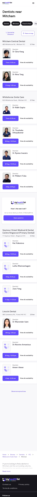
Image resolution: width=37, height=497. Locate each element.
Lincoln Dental (9, 311)
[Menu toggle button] (33, 3)
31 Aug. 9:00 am (10, 85)
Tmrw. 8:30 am (10, 118)
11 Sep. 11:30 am (10, 300)
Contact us (6, 484)
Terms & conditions (9, 488)
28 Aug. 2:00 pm (10, 333)
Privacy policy (23, 484)
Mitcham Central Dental (13, 41)
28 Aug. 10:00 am (10, 254)
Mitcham (5, 466)
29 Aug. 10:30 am (10, 164)
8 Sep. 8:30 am (10, 277)
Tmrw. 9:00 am (10, 62)
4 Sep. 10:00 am (10, 378)
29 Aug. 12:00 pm (10, 355)
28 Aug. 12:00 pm (10, 141)
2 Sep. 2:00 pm (10, 187)
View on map (28, 33)
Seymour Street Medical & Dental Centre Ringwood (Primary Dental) (18, 231)
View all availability (26, 62)
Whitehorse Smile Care (13, 97)
